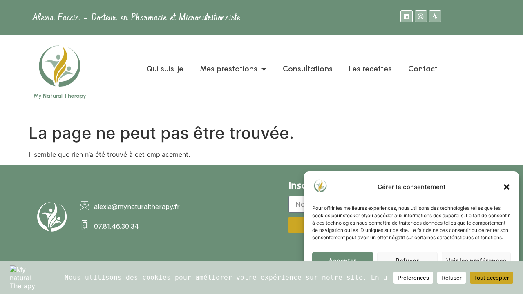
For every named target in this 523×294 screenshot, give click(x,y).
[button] (507, 187)
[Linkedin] (406, 16)
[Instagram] (421, 16)
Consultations (308, 69)
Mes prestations (228, 69)
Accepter (342, 261)
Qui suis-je (164, 69)
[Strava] (435, 16)
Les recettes (370, 69)
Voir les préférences (476, 261)
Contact (423, 69)
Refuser (407, 261)
